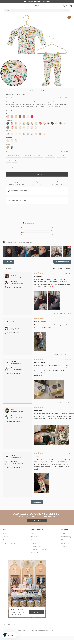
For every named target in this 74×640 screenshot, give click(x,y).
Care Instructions (9, 543)
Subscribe (37, 520)
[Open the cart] (70, 5)
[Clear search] (66, 10)
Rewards (34, 540)
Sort (53, 268)
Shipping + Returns (9, 540)
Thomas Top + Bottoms (17, 283)
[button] (37, 228)
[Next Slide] (69, 251)
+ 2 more (59, 397)
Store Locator (36, 543)
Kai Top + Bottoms (16, 369)
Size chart (64, 151)
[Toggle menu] (3, 6)
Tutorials (6, 533)
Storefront (34, 537)
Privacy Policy (36, 553)
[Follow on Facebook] (4, 625)
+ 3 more (64, 442)
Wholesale (34, 533)
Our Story (64, 533)
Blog (63, 540)
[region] (37, 251)
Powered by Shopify (49, 631)
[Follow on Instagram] (9, 625)
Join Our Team (36, 546)
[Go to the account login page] (64, 5)
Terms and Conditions (38, 549)
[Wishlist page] (67, 5)
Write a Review (64, 262)
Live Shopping (66, 537)
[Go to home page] (33, 6)
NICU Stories (65, 543)
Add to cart (37, 174)
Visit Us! (36, 612)
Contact (5, 537)
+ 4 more (55, 308)
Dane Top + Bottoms (17, 463)
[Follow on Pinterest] (14, 625)
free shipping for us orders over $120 (37, 1)
